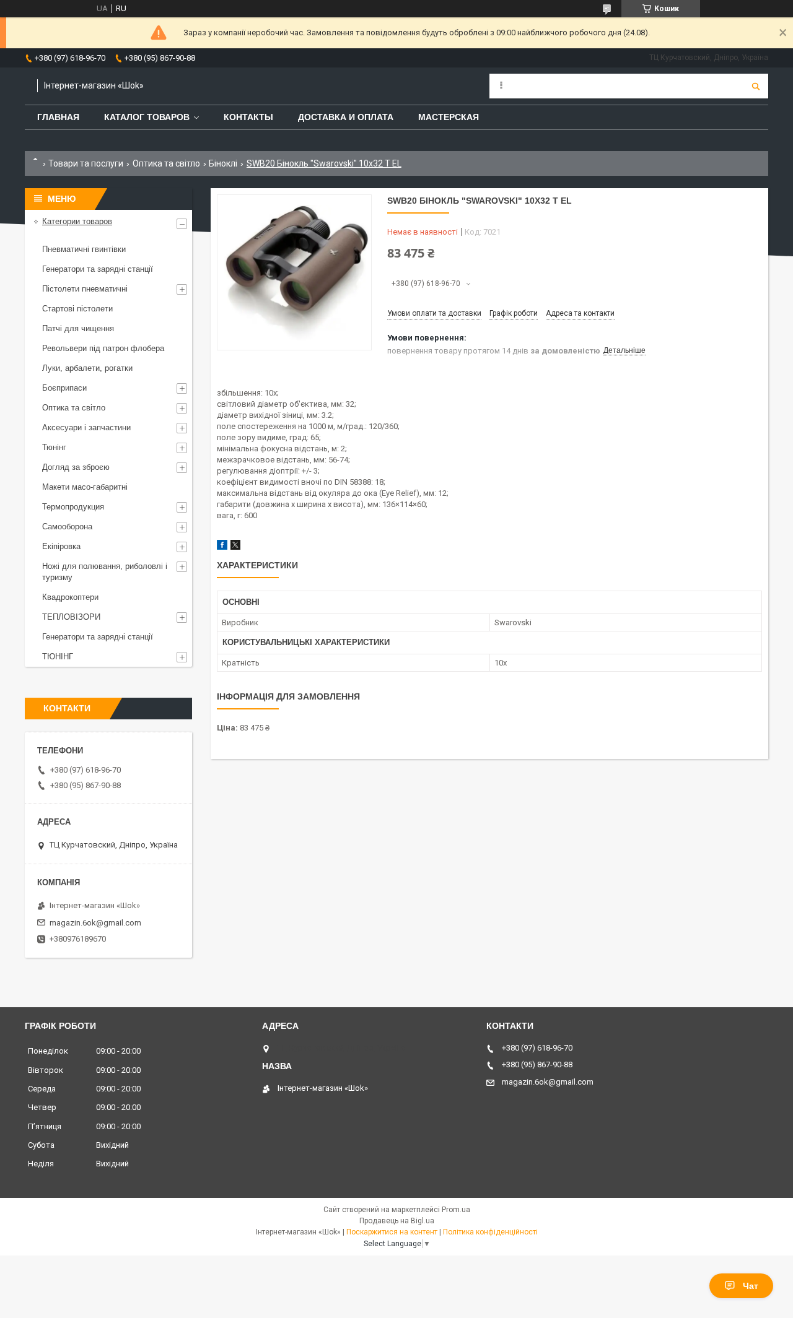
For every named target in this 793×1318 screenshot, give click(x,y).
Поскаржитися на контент (391, 1232)
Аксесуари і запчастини (86, 427)
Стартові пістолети (77, 308)
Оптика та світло (166, 163)
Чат (750, 1286)
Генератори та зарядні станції (97, 269)
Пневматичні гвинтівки (84, 249)
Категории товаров (77, 221)
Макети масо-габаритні (85, 487)
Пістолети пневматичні (85, 288)
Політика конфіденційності (490, 1232)
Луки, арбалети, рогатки (87, 368)
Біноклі (223, 163)
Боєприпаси (64, 387)
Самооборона (67, 526)
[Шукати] (755, 86)
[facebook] (222, 547)
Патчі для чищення (78, 328)
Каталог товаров (147, 117)
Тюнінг (54, 447)
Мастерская (448, 117)
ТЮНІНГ (57, 656)
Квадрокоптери (70, 597)
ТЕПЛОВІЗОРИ (71, 617)
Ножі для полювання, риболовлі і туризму (104, 571)
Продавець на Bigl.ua (396, 1220)
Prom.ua (456, 1209)
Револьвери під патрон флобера (103, 348)
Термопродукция (73, 506)
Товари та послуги (85, 163)
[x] (235, 547)
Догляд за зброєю (76, 467)
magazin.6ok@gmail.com (95, 922)
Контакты (248, 117)
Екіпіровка (61, 546)
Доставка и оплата (345, 117)
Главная (58, 117)
